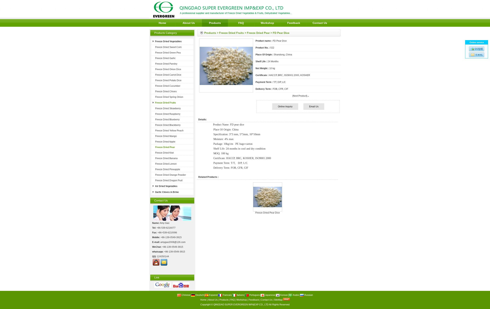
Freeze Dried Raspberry (167, 114)
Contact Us (320, 22)
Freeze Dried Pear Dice (267, 212)
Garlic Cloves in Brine (167, 192)
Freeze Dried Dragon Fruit (168, 180)
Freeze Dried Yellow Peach (169, 130)
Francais (227, 295)
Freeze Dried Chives (166, 91)
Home (162, 22)
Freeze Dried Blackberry (167, 125)
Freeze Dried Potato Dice (168, 80)
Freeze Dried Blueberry (167, 119)
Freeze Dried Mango (166, 136)
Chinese (185, 295)
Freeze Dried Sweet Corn (168, 47)
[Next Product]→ (300, 96)
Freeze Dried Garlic (165, 58)
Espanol (213, 295)
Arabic (295, 295)
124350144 (163, 256)
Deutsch (199, 295)
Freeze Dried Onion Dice (168, 69)
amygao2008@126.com (172, 242)
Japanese (269, 295)
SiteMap (278, 299)
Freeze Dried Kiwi (164, 152)
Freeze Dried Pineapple (167, 169)
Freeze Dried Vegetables (168, 41)
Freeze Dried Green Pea (168, 52)
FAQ (241, 22)
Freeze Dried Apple (165, 141)
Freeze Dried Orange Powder (170, 175)
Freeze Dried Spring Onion (169, 97)
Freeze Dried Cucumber (167, 86)
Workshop (267, 22)
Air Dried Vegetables (166, 186)
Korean (284, 295)
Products (215, 22)
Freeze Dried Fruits (231, 32)
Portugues (254, 295)
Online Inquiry (285, 106)
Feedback (293, 22)
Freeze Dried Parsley (166, 63)
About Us (189, 22)
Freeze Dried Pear (258, 32)
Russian (308, 295)
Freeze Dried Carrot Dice (168, 75)
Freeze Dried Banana (166, 158)
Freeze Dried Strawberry (168, 108)
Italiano (240, 295)
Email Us (313, 106)
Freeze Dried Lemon (166, 164)
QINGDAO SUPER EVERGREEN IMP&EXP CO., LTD (241, 304)
